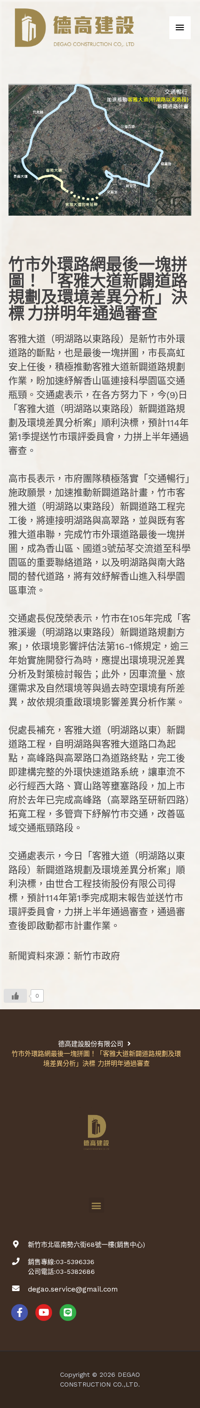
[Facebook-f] (19, 1312)
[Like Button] (15, 996)
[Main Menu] (180, 27)
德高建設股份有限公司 (90, 1043)
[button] (96, 1205)
